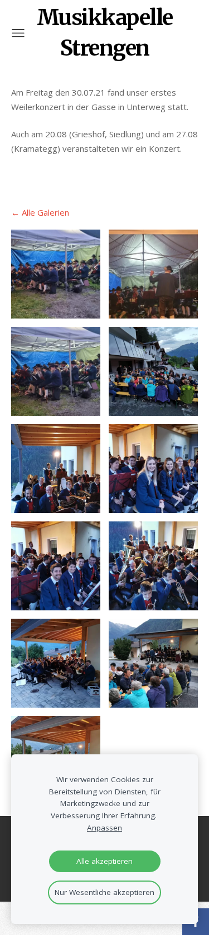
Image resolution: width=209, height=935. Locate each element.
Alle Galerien (45, 212)
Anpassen (104, 828)
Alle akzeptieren (104, 861)
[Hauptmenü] (18, 33)
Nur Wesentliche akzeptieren (104, 892)
